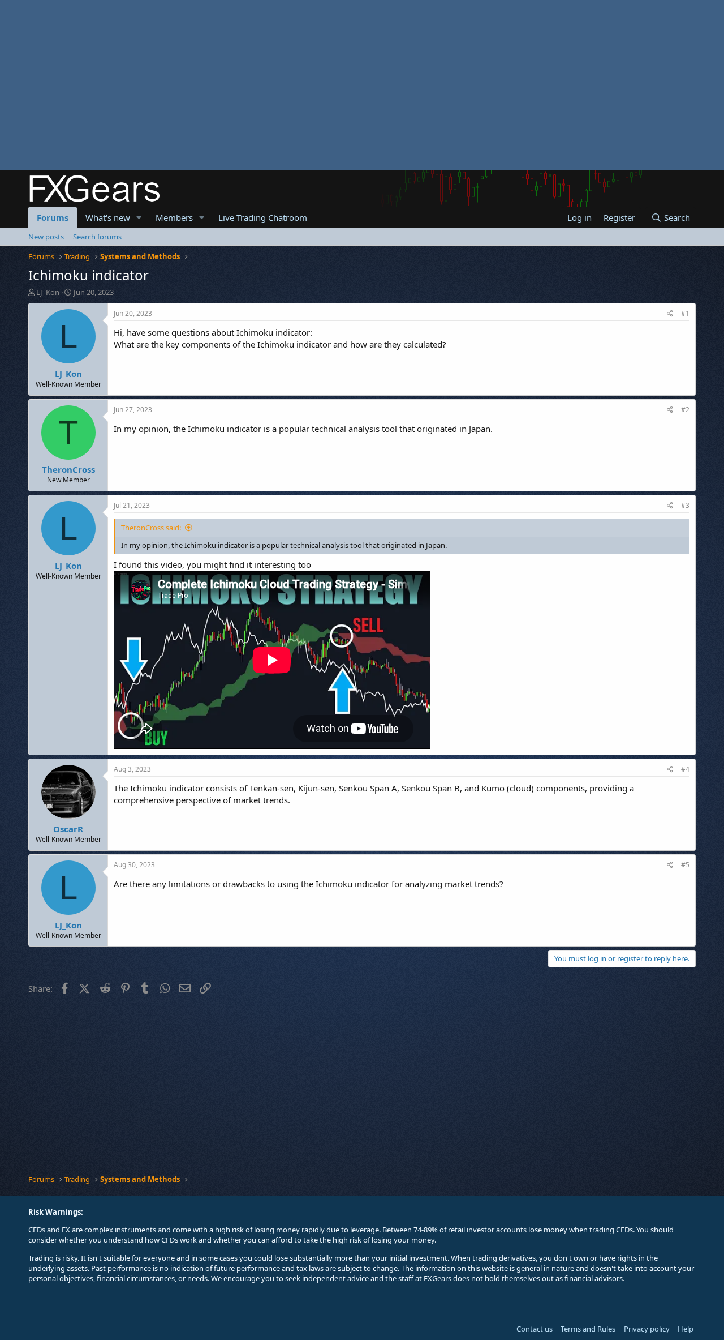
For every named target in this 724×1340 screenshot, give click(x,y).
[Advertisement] (339, 85)
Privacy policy (647, 1329)
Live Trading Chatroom (262, 217)
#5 (685, 865)
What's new (107, 217)
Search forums (97, 237)
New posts (46, 237)
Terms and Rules (588, 1329)
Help (685, 1329)
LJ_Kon (47, 292)
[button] (139, 217)
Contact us (534, 1329)
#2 (685, 409)
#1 (685, 313)
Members (174, 217)
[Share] (670, 313)
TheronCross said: (151, 528)
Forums (52, 217)
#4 (685, 769)
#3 (685, 505)
